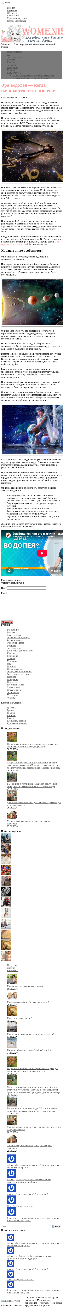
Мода (9, 54)
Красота (11, 62)
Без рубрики (13, 629)
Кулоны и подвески (17, 723)
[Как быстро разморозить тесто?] (6, 939)
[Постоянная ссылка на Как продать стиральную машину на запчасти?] (12, 1031)
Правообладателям (16, 21)
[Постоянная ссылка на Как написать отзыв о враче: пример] (12, 983)
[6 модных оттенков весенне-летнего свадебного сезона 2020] (6, 863)
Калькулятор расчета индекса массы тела (33, 75)
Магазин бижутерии (17, 18)
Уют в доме (12, 695)
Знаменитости (14, 57)
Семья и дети (13, 687)
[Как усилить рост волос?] (6, 949)
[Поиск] (2, 3)
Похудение (12, 67)
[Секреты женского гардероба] (6, 853)
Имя (3, 588)
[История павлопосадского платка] (6, 906)
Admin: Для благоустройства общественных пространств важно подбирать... (29, 1180)
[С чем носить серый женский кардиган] (6, 928)
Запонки (11, 715)
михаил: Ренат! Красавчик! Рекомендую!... (28, 1194)
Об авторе (12, 13)
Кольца (10, 718)
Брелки (10, 710)
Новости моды (14, 52)
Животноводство (15, 643)
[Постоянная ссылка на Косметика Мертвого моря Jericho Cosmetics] (12, 1047)
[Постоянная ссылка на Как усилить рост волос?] (12, 1015)
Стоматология (14, 690)
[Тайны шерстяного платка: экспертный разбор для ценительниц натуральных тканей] (6, 842)
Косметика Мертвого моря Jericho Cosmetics (29, 1050)
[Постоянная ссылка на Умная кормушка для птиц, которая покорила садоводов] (12, 818)
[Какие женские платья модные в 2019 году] (6, 917)
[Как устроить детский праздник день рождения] (6, 874)
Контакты (12, 10)
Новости (11, 666)
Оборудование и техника (19, 671)
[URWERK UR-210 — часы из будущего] (6, 896)
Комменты (12, 970)
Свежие (11, 968)
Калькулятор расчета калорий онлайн (31, 78)
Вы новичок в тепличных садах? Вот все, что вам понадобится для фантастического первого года (32, 785)
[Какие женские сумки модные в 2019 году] (6, 885)
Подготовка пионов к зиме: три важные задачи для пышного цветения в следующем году (32, 745)
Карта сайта (13, 15)
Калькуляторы (14, 73)
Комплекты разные (16, 720)
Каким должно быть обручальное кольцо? (28, 1002)
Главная (11, 8)
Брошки (11, 713)
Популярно (12, 965)
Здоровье (11, 65)
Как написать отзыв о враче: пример (25, 986)
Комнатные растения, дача (20, 650)
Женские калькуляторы (18, 637)
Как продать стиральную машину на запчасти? (30, 1034)
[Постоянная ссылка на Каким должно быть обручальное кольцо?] (12, 999)
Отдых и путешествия (18, 674)
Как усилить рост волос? (19, 1018)
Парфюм (11, 677)
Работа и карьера (15, 684)
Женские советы (11, 97)
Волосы (11, 59)
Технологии (13, 692)
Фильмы (11, 698)
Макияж (11, 70)
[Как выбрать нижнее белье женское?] (6, 960)
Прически (12, 682)
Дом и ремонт (14, 635)
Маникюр (12, 661)
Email (4, 593)
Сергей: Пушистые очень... (20, 1206)
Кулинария (12, 656)
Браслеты (11, 707)
